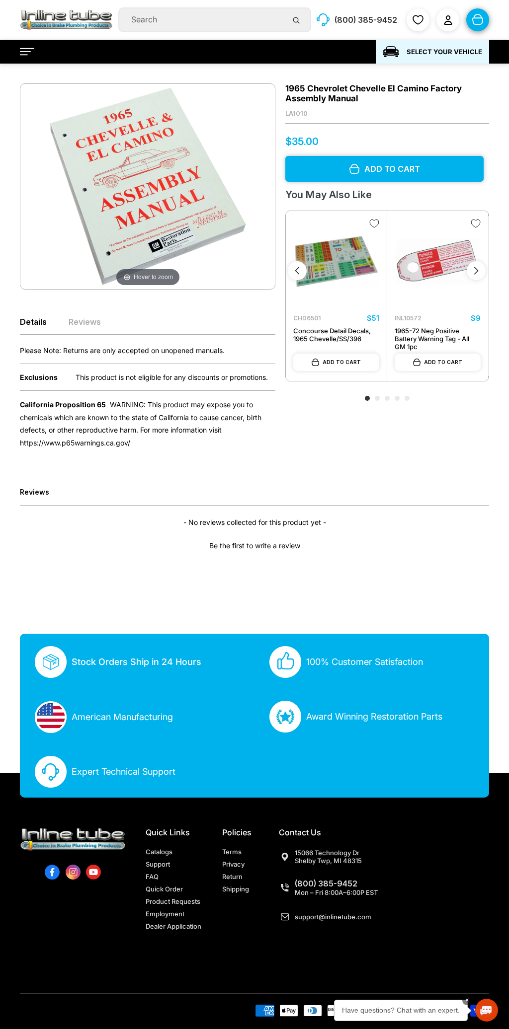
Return (232, 877)
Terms (232, 852)
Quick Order (164, 889)
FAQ (152, 877)
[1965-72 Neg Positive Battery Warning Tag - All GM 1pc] (438, 261)
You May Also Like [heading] (328, 195)
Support (158, 864)
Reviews (85, 322)
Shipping (235, 889)
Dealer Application (173, 926)
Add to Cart (342, 362)
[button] (254, 544)
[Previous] (297, 270)
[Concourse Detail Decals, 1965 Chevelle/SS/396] (336, 261)
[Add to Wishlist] (374, 223)
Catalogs (159, 852)
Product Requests (173, 901)
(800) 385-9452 (326, 883)
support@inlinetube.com (333, 917)
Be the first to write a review (254, 545)
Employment (165, 914)
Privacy (233, 864)
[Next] (476, 270)
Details (33, 322)
